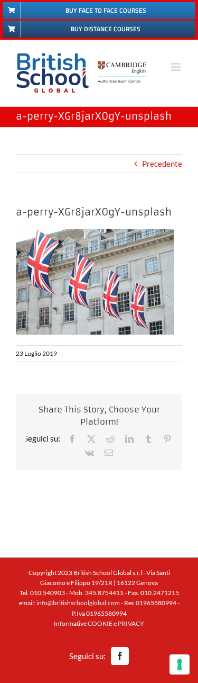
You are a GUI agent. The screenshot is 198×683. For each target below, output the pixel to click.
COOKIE (100, 623)
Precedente (162, 163)
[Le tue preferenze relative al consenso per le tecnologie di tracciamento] (179, 664)
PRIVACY (131, 623)
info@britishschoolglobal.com (78, 603)
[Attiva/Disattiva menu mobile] (176, 67)
